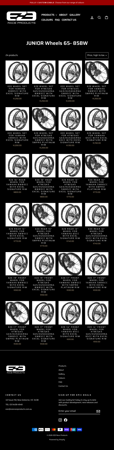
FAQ (57, 20)
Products (48, 15)
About (63, 15)
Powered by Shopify (57, 439)
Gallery (75, 15)
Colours (47, 20)
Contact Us (69, 20)
